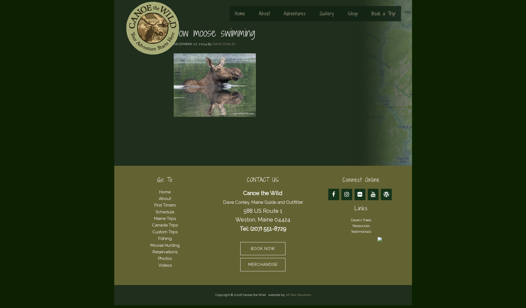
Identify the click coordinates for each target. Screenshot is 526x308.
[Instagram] (346, 194)
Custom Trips (165, 231)
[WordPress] (386, 194)
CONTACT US (263, 180)
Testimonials (361, 231)
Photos (165, 258)
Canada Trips (165, 225)
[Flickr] (360, 194)
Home (165, 192)
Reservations (165, 251)
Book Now (263, 248)
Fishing (165, 238)
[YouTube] (373, 194)
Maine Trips (165, 218)
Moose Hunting (165, 245)
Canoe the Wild (152, 28)
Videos (165, 265)
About (165, 198)
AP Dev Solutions (298, 295)
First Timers (165, 205)
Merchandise (263, 264)
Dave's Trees (361, 220)
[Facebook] (333, 194)
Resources (361, 226)
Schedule (165, 212)
